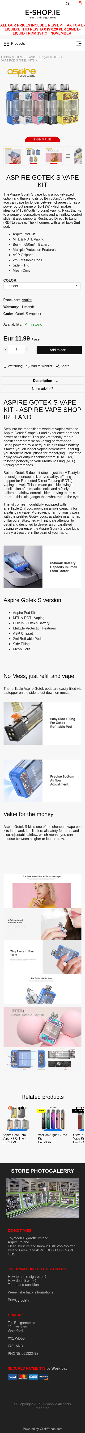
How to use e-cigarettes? (27, 1277)
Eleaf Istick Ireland (22, 1246)
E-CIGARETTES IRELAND (18, 57)
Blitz (52, 1246)
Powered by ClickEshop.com (42, 1429)
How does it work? (22, 1281)
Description (42, 381)
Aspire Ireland (18, 1242)
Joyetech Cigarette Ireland (28, 1238)
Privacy (19, 1300)
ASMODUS (45, 1250)
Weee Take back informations (30, 1292)
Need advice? (42, 389)
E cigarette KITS (49, 57)
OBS (11, 1254)
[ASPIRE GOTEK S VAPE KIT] (42, 104)
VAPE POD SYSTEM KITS (17, 60)
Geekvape (27, 1250)
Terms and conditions (24, 1285)
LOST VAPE (64, 1250)
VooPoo (63, 1246)
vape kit (34, 433)
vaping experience (18, 528)
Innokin (42, 1246)
